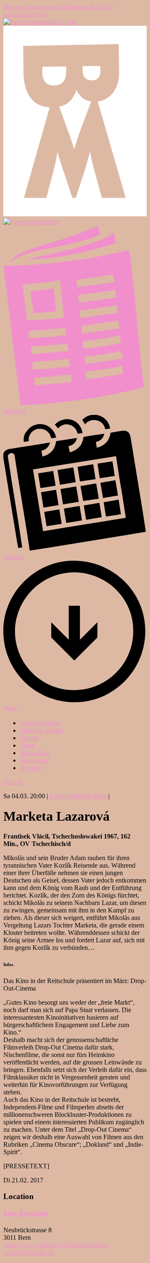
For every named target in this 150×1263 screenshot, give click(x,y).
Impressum (34, 760)
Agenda (13, 556)
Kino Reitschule (25, 1213)
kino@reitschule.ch (28, 1252)
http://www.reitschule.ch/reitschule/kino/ (56, 1244)
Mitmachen (35, 752)
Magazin (14, 410)
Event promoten (41, 722)
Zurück (12, 781)
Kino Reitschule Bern (78, 795)
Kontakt (30, 767)
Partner (29, 737)
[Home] (39, 21)
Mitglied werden (41, 730)
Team (27, 745)
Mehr (10, 708)
